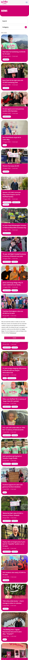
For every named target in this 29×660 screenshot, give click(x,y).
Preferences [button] (13, 333)
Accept (14, 337)
